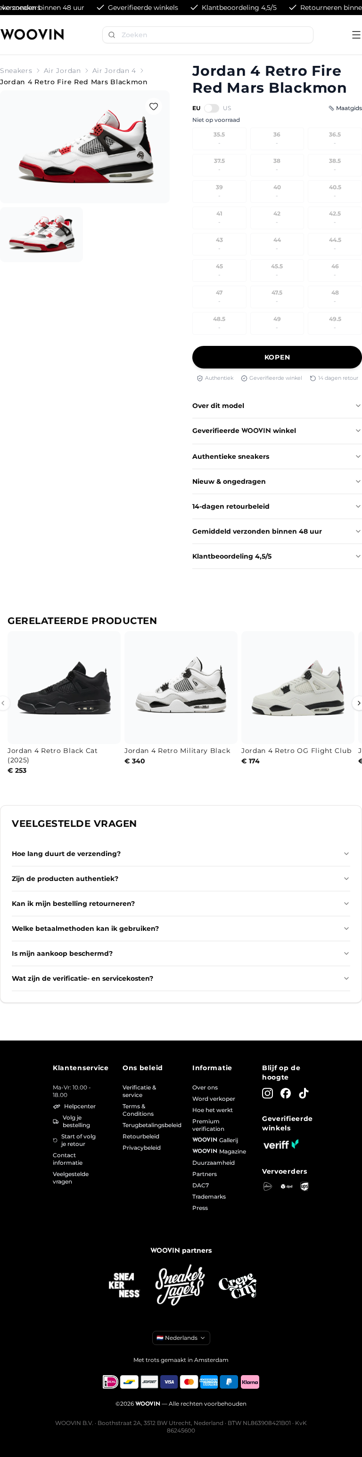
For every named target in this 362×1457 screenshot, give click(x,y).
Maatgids (349, 108)
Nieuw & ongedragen (229, 481)
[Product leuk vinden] (153, 106)
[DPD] (286, 1186)
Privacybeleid (142, 1147)
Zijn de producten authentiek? (65, 878)
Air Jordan (62, 70)
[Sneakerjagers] (181, 1286)
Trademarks (209, 1196)
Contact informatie (67, 1159)
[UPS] (304, 1186)
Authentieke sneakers (230, 456)
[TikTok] (303, 1093)
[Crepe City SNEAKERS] (237, 1285)
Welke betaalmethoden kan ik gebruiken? (85, 928)
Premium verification (208, 1125)
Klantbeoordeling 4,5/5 (232, 556)
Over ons (205, 1087)
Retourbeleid (141, 1136)
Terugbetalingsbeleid (146, 1125)
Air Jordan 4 (114, 70)
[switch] (211, 108)
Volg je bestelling (76, 1121)
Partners (204, 1173)
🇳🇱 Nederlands (176, 1337)
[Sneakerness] (124, 1286)
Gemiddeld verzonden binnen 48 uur (257, 531)
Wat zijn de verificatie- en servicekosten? (82, 978)
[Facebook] (285, 1093)
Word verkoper (213, 1098)
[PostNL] (267, 1186)
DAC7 (200, 1185)
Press (200, 1207)
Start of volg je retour (78, 1140)
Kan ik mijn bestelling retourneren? (73, 903)
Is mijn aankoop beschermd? (62, 953)
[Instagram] (267, 1093)
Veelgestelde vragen (71, 1177)
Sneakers (16, 70)
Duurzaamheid (213, 1162)
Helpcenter (80, 1106)
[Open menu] (356, 34)
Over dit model (218, 405)
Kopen (277, 357)
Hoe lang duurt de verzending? (66, 853)
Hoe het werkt (212, 1109)
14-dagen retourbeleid (231, 506)
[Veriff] (281, 1144)
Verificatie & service (139, 1091)
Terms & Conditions (138, 1110)
